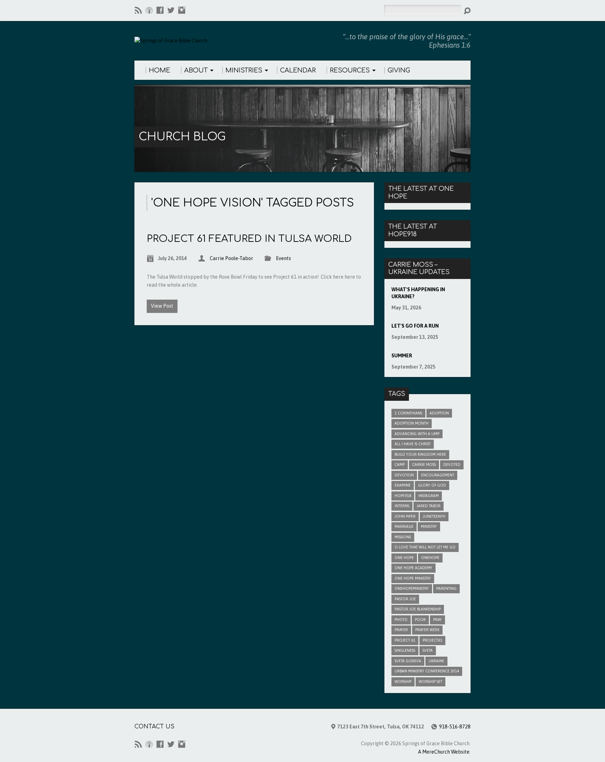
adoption (439, 413)
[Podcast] (149, 10)
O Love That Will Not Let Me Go (425, 547)
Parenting (446, 588)
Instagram (428, 496)
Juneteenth (434, 516)
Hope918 (403, 496)
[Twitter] (170, 10)
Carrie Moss (424, 464)
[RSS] (138, 10)
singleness (405, 650)
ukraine (436, 661)
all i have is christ (413, 444)
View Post (162, 306)
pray (437, 619)
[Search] (467, 10)
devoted (451, 464)
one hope (404, 557)
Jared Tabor (428, 506)
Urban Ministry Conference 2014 (427, 671)
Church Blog (182, 137)
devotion (404, 475)
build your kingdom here (420, 454)
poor (420, 619)
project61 (432, 640)
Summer (401, 355)
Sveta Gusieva (408, 661)
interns (402, 506)
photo (401, 619)
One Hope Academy (413, 568)
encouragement (437, 475)
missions (403, 537)
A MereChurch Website (444, 752)
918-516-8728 (455, 726)
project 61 (405, 640)
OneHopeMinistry (412, 588)
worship (403, 681)
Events (283, 258)
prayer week (427, 630)
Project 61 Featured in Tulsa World (249, 238)
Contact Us (154, 726)
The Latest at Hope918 (412, 230)
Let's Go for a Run (415, 326)
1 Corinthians (408, 413)
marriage (404, 526)
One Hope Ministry (413, 578)
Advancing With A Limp (417, 434)
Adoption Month (412, 423)
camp (400, 464)
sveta (428, 650)
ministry (429, 526)
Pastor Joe (405, 599)
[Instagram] (181, 10)
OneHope (430, 557)
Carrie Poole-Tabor (231, 258)
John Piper (405, 516)
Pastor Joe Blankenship (418, 609)
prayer (401, 630)
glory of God (432, 485)
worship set (430, 681)
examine (403, 485)
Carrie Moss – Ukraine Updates (419, 268)
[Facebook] (160, 10)
